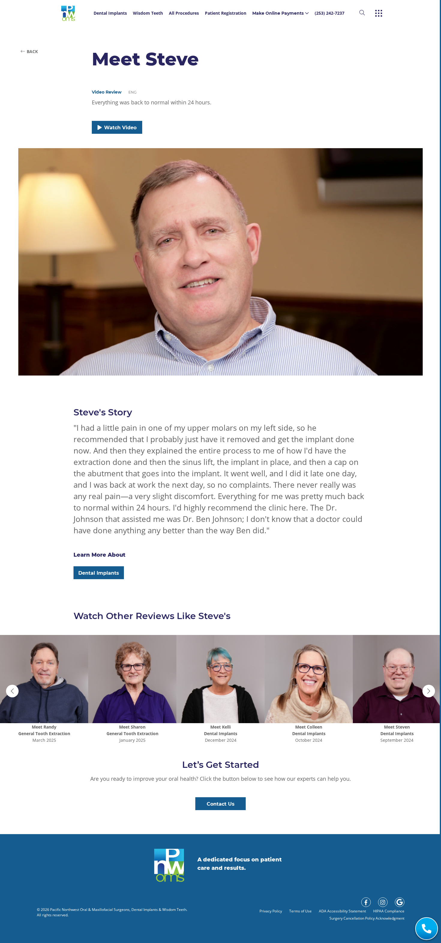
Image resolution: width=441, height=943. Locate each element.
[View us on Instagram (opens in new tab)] (383, 902)
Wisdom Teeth (148, 13)
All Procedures (184, 13)
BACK (32, 51)
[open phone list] (426, 928)
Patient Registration (225, 13)
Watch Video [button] (120, 127)
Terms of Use (300, 911)
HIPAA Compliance (388, 911)
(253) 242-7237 (329, 13)
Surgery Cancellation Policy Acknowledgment (366, 918)
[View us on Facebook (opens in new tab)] (366, 902)
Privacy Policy (271, 911)
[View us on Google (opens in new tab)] (399, 902)
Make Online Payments (278, 13)
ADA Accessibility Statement (342, 911)
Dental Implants (110, 13)
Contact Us (221, 804)
